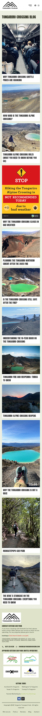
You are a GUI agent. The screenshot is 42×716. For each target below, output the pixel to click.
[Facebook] (35, 5)
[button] (30, 5)
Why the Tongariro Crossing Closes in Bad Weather (21, 223)
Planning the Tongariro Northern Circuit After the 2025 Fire (19, 262)
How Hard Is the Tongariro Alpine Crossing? (19, 117)
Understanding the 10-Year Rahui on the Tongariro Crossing (20, 340)
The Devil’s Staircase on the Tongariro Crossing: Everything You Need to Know (20, 599)
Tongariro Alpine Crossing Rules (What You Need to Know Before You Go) (20, 158)
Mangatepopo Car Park (14, 551)
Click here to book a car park (18, 635)
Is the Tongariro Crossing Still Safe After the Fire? (20, 301)
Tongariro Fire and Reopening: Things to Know (20, 378)
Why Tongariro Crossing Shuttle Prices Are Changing (18, 78)
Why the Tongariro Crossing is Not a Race (20, 491)
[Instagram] (38, 5)
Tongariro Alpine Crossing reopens (19, 416)
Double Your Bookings (28, 694)
